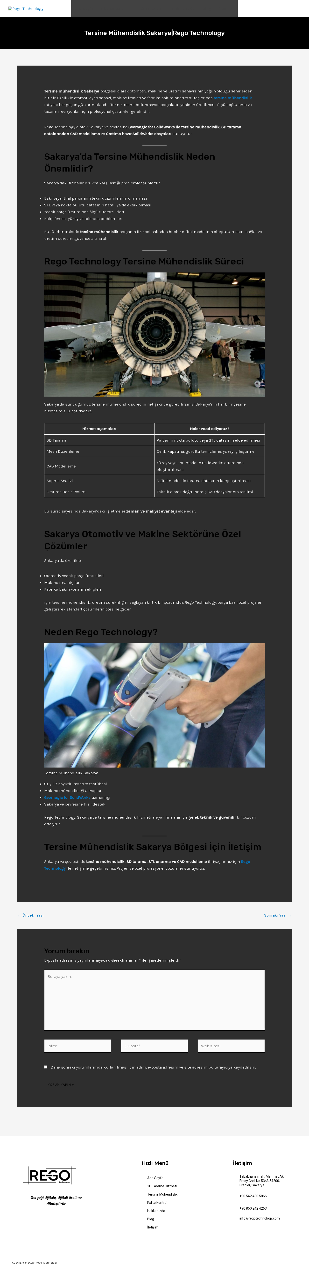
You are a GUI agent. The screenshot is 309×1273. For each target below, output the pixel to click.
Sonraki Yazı (278, 915)
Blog (207, 8)
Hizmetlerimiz (114, 8)
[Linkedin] (66, 1222)
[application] (129, 8)
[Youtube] (58, 1222)
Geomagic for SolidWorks (67, 797)
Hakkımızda (183, 8)
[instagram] (74, 1222)
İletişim (226, 8)
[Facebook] (50, 1222)
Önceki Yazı (30, 915)
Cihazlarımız (152, 8)
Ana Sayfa (84, 8)
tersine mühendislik (233, 97)
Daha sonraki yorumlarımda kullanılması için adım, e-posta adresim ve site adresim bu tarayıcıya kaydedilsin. (153, 1067)
